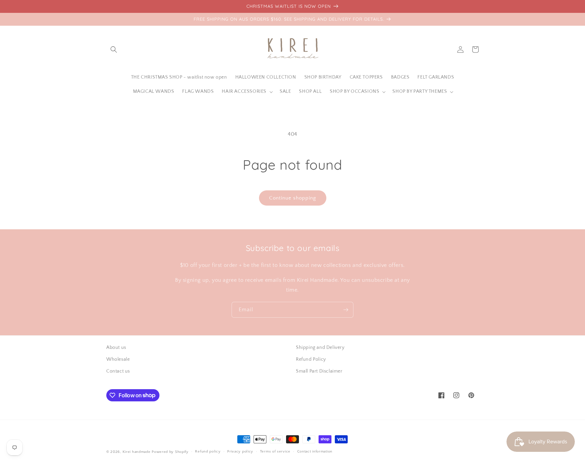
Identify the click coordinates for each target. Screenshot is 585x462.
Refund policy (207, 451)
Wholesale (118, 359)
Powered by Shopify (170, 452)
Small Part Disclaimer (319, 371)
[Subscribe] (345, 310)
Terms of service (275, 451)
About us (116, 347)
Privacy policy (240, 451)
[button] (113, 49)
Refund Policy (311, 359)
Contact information (314, 451)
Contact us (118, 371)
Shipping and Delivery (320, 347)
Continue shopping (292, 198)
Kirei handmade (137, 452)
